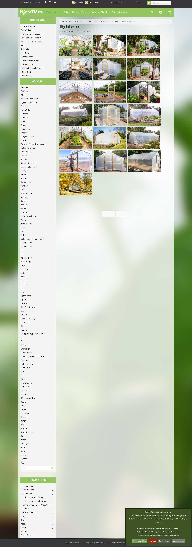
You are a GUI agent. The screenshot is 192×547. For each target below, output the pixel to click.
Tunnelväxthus (53, 12)
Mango (24, 277)
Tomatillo (24, 117)
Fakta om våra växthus (31, 38)
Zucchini (24, 87)
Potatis (24, 208)
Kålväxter (25, 322)
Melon (23, 254)
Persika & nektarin (28, 216)
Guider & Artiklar (120, 12)
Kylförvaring (26, 296)
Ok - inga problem (139, 541)
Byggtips (24, 45)
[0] (169, 12)
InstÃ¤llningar (164, 541)
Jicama (24, 330)
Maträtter (25, 273)
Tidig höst (25, 140)
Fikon (23, 379)
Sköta (94, 12)
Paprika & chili (27, 224)
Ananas (24, 459)
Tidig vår (24, 133)
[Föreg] (108, 214)
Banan (23, 440)
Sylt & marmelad (28, 148)
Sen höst (24, 186)
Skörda (104, 12)
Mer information (178, 541)
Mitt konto (115, 2)
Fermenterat (26, 387)
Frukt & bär (25, 368)
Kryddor (24, 299)
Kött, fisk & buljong (29, 307)
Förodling (25, 53)
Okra (23, 231)
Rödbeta (24, 197)
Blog (22, 424)
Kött (22, 311)
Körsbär (24, 315)
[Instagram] (49, 2)
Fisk (22, 375)
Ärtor (23, 447)
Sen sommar (26, 182)
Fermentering (26, 383)
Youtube (24, 91)
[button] (49, 486)
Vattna (84, 12)
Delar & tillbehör (29, 512)
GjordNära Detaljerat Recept (33, 356)
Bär (22, 436)
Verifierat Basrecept (29, 99)
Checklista (25, 413)
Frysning (24, 360)
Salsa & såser (26, 193)
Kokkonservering (28, 318)
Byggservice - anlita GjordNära (36, 505)
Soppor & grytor (28, 163)
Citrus (23, 406)
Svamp (24, 155)
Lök (22, 288)
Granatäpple (26, 352)
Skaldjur (24, 171)
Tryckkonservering (29, 102)
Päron (23, 220)
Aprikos (24, 451)
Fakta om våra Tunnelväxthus (79, 31)
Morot (23, 250)
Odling (23, 235)
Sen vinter (25, 174)
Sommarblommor (28, 167)
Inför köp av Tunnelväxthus (32, 34)
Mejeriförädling (27, 258)
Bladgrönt (25, 428)
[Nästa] (122, 214)
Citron (23, 409)
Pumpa (24, 205)
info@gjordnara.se (32, 2)
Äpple (23, 455)
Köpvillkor (79, 2)
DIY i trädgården (28, 398)
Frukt (23, 371)
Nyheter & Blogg (28, 26)
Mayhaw (24, 269)
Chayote (24, 417)
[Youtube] (55, 2)
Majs (23, 280)
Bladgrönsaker (27, 432)
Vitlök (23, 95)
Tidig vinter (25, 129)
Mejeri (23, 265)
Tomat (23, 121)
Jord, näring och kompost (32, 68)
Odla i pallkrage (27, 64)
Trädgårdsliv (26, 110)
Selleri (23, 189)
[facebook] (45, 2)
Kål (22, 326)
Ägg (22, 462)
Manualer (27, 509)
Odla (66, 12)
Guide (23, 345)
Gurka (23, 341)
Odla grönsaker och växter (32, 239)
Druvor (23, 394)
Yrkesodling (26, 72)
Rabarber (25, 201)
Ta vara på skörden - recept (33, 144)
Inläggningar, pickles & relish (33, 334)
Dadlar (23, 402)
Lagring (24, 292)
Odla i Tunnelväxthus (30, 60)
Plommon (25, 212)
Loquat (24, 284)
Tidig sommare (27, 136)
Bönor (23, 421)
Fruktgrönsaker (27, 364)
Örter (23, 227)
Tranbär (24, 106)
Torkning (24, 114)
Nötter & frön (26, 243)
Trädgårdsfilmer (27, 30)
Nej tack (153, 541)
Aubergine (25, 443)
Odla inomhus (27, 57)
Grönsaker (25, 349)
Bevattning (25, 49)
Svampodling (26, 76)
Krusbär (24, 303)
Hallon (23, 337)
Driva (74, 12)
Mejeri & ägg (26, 261)
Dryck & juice (26, 390)
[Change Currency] (149, 3)
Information (27, 493)
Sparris (24, 159)
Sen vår (24, 178)
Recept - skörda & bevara (32, 41)
